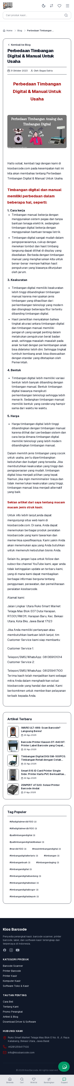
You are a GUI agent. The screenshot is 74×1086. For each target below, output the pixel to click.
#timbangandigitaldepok (24, 896)
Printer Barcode (12, 970)
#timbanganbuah (20, 862)
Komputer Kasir (12, 981)
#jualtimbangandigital (22, 835)
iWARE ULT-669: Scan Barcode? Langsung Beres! (40, 729)
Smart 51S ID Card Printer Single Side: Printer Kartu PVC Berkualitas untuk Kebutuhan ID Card (42, 774)
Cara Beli (8, 1001)
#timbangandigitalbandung (25, 876)
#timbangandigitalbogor (24, 889)
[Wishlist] (59, 5)
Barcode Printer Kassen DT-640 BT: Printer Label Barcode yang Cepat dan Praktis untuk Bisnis (43, 745)
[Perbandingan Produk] (51, 5)
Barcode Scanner (13, 965)
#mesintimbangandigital (46, 848)
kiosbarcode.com (18, 168)
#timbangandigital (21, 869)
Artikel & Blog (10, 1016)
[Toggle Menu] (67, 5)
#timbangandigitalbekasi (24, 883)
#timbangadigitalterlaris (24, 855)
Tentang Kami (10, 1006)
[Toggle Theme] (43, 5)
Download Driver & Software (19, 1021)
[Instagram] (11, 950)
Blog (19, 30)
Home (9, 30)
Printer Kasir (10, 975)
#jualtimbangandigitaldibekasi (27, 842)
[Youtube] (17, 950)
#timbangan (51, 855)
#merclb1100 (18, 848)
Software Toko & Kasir (16, 986)
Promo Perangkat (13, 1011)
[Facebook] (4, 950)
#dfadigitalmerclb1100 (23, 821)
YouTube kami (42, 564)
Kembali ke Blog (21, 44)
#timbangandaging (47, 862)
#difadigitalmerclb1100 (23, 828)
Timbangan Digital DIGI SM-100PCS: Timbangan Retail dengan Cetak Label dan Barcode (43, 760)
